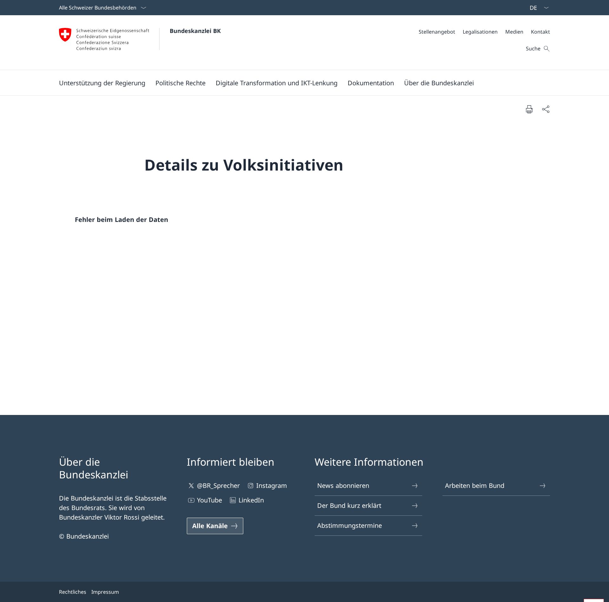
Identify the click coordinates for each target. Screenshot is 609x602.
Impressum (105, 591)
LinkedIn (251, 500)
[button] (102, 82)
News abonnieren (343, 485)
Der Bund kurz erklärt (349, 505)
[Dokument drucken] (529, 109)
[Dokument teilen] (545, 109)
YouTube (209, 500)
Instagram (271, 485)
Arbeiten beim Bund (474, 485)
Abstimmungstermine (349, 525)
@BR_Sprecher (218, 485)
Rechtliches (72, 591)
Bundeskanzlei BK (195, 31)
